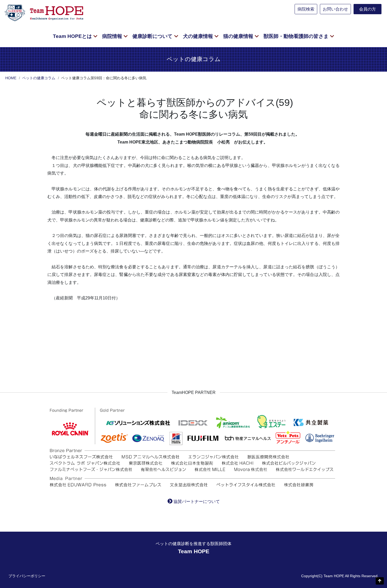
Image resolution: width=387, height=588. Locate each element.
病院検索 (305, 9)
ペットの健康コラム (38, 78)
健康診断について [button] (153, 36)
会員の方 (367, 9)
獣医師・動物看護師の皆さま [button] (297, 36)
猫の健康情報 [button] (239, 36)
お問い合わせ (335, 9)
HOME (10, 78)
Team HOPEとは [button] (73, 36)
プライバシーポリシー (26, 576)
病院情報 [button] (112, 36)
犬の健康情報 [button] (198, 36)
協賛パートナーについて (196, 501)
